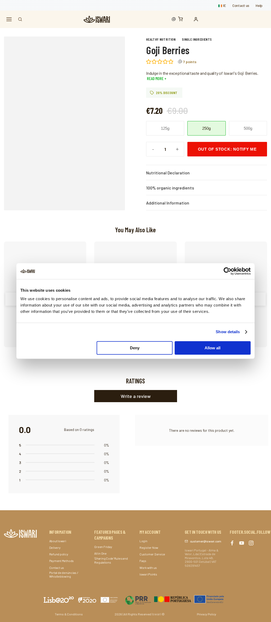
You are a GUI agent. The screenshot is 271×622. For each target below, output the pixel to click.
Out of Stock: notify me (227, 149)
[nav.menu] (9, 19)
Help (259, 5)
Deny (134, 348)
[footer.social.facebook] (232, 543)
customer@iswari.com (205, 541)
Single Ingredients (197, 39)
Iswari (156, 614)
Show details (228, 331)
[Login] (197, 19)
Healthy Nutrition (160, 39)
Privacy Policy (206, 614)
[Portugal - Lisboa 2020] (175, 599)
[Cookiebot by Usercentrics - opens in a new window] (227, 271)
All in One (100, 553)
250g (206, 128)
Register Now (148, 547)
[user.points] (173, 19)
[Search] (20, 19)
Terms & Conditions (69, 614)
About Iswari (57, 541)
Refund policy (58, 554)
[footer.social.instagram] (251, 543)
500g (248, 128)
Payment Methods (61, 561)
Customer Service (152, 554)
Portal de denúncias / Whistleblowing (63, 574)
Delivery (55, 547)
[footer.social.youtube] (241, 543)
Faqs (142, 561)
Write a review (136, 396)
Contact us (240, 5)
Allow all (212, 348)
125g (165, 128)
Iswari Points (148, 574)
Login (143, 541)
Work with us (148, 567)
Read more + (156, 78)
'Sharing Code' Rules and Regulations (111, 560)
